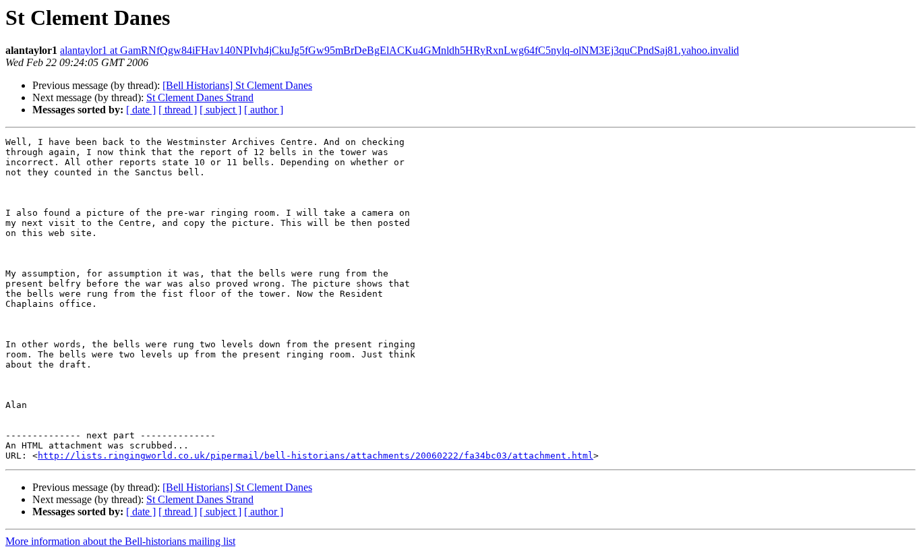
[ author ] (263, 109)
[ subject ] (220, 109)
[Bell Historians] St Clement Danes (237, 85)
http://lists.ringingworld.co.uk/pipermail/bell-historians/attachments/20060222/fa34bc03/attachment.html (315, 455)
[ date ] (141, 109)
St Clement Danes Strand (200, 97)
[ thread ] (177, 109)
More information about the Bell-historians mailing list (120, 541)
